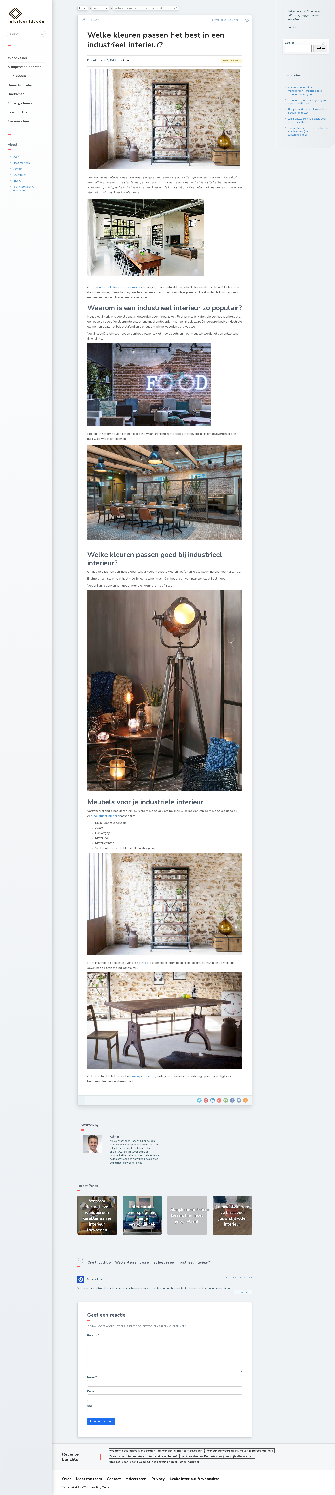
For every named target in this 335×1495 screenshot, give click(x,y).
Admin (127, 60)
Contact (17, 169)
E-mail (92, 1391)
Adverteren (20, 175)
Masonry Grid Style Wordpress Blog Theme (85, 1487)
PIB (143, 963)
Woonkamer (17, 58)
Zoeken (290, 43)
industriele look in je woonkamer (120, 287)
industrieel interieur (106, 816)
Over (16, 157)
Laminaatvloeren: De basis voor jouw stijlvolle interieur (307, 120)
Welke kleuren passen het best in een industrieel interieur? (155, 40)
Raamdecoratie (20, 85)
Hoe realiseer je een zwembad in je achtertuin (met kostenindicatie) (308, 131)
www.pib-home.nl (143, 1076)
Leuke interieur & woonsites (23, 188)
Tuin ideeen (17, 76)
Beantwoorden (243, 1292)
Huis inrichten (18, 112)
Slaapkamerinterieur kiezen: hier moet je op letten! (307, 111)
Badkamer (16, 94)
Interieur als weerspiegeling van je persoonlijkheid (307, 101)
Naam (92, 1377)
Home (82, 8)
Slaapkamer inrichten (24, 67)
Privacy (17, 181)
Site (89, 1406)
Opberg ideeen (20, 103)
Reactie (93, 1335)
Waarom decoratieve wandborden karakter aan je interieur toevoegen (305, 91)
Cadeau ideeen (20, 121)
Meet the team (22, 163)
